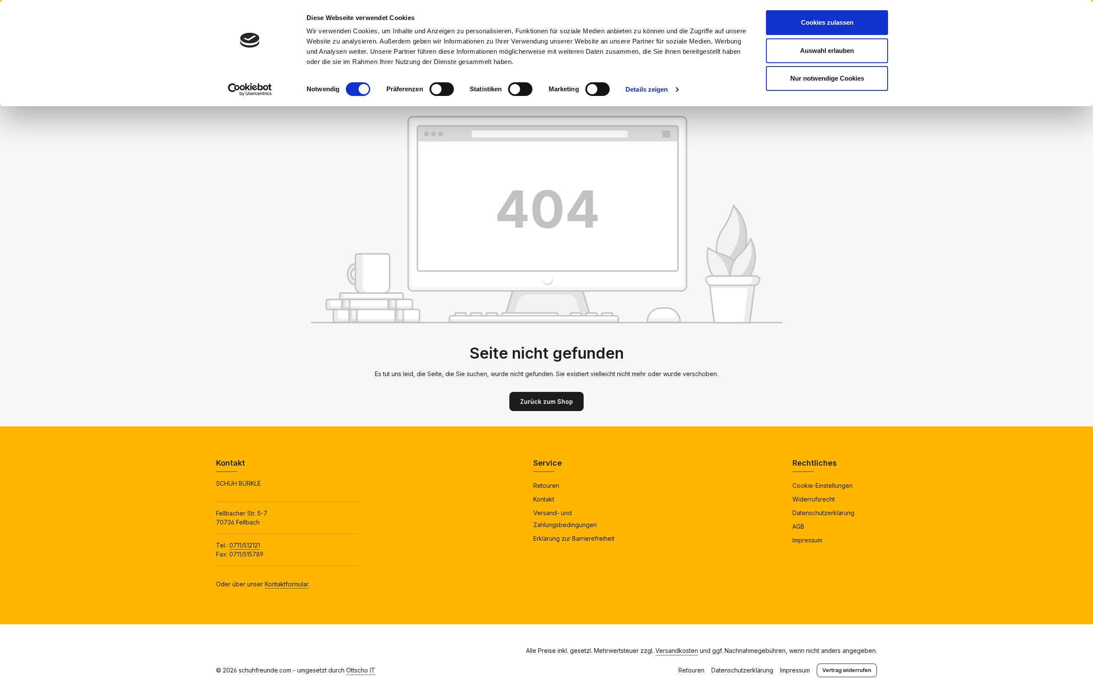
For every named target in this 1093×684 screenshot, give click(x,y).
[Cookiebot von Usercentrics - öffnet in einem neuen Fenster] (250, 89)
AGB (798, 526)
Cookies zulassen (827, 22)
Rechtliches (814, 462)
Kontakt (543, 499)
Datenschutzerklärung (823, 512)
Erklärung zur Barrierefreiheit (573, 538)
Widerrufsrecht (813, 499)
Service (547, 462)
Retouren (546, 485)
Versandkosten (676, 650)
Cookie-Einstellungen (822, 485)
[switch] (442, 89)
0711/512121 (244, 545)
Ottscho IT (360, 670)
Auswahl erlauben (827, 50)
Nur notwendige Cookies (827, 78)
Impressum (807, 540)
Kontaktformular (287, 584)
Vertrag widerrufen (846, 670)
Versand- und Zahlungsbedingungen (565, 518)
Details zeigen (646, 89)
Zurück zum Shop (546, 401)
